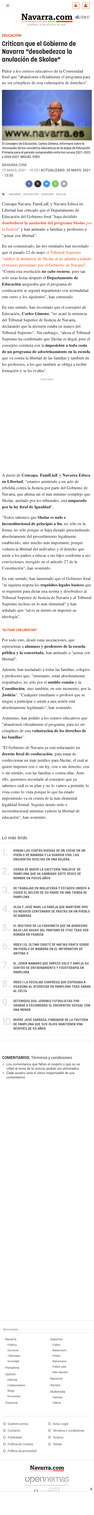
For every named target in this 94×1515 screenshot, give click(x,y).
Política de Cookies (20, 1444)
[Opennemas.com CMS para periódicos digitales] (47, 1483)
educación (31, 194)
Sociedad (13, 1361)
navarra (15, 194)
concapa (47, 194)
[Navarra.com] (47, 17)
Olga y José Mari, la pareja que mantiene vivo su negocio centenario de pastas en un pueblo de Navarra (51, 912)
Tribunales (14, 1355)
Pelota (56, 1355)
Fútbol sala (59, 1366)
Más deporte (60, 1372)
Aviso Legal (60, 1424)
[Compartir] (29, 183)
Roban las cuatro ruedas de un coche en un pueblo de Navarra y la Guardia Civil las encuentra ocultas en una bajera (49, 855)
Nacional (56, 1379)
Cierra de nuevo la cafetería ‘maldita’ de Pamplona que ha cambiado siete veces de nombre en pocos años (47, 874)
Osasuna (11, 1403)
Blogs (10, 1390)
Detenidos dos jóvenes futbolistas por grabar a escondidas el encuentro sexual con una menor (51, 1006)
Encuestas (14, 1396)
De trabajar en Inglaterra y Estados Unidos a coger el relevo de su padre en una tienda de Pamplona (51, 893)
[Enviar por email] (64, 183)
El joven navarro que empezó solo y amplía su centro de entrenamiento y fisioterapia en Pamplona (51, 968)
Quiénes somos (18, 1424)
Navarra (10, 1339)
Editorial (12, 1379)
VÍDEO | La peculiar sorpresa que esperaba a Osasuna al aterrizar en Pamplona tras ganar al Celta (52, 987)
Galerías (57, 1397)
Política (12, 1344)
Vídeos (56, 1402)
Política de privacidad (22, 1451)
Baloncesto (59, 1350)
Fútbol (56, 1344)
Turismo (58, 1437)
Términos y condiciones (51, 1057)
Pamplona (12, 1368)
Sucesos (12, 1350)
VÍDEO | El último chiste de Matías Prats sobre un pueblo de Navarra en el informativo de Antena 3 (51, 949)
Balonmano (59, 1361)
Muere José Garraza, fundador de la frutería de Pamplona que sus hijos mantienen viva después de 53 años (50, 1024)
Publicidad (15, 1437)
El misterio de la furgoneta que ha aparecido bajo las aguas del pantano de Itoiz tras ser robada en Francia (51, 930)
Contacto (14, 1431)
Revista (55, 1385)
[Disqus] (46, 1143)
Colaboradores (16, 1385)
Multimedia (57, 1392)
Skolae (61, 194)
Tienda (57, 1444)
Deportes (56, 1339)
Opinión (10, 1374)
